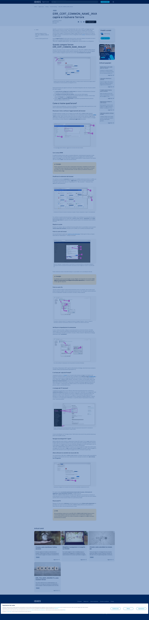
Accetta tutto (59, 607)
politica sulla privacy (41, 609)
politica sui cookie (31, 609)
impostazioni (56, 608)
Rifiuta (64, 609)
